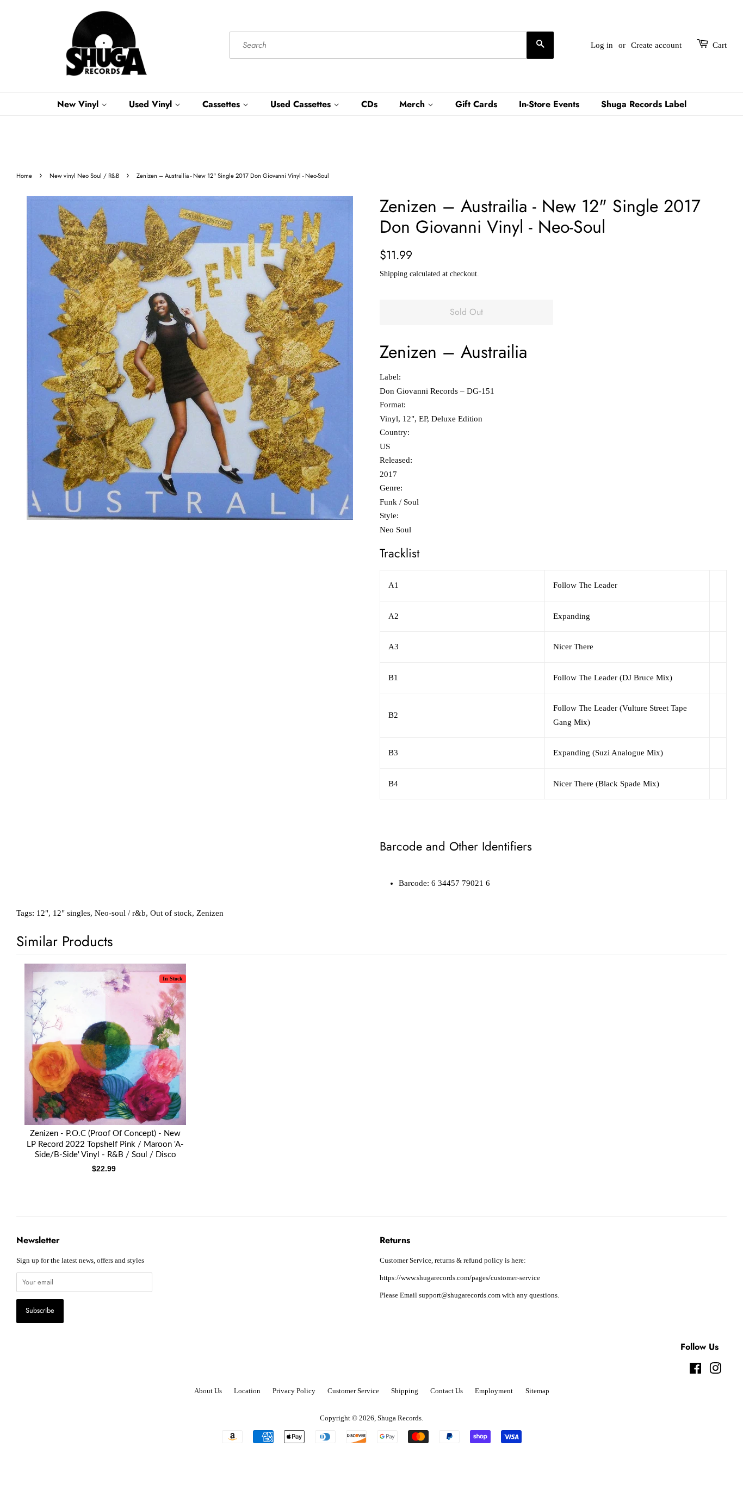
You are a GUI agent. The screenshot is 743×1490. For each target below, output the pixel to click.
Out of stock (171, 913)
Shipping (393, 274)
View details (105, 1055)
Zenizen (210, 913)
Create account (656, 45)
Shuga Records (399, 1418)
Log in (602, 45)
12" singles (71, 913)
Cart (720, 45)
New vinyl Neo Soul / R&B (84, 175)
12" (42, 913)
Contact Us (446, 1391)
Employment (494, 1391)
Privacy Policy (294, 1391)
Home (24, 175)
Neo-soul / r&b (120, 913)
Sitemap (537, 1391)
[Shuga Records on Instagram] (715, 1371)
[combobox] (391, 45)
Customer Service (353, 1391)
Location (247, 1391)
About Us (208, 1391)
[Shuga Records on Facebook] (695, 1371)
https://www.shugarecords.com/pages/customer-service (460, 1278)
